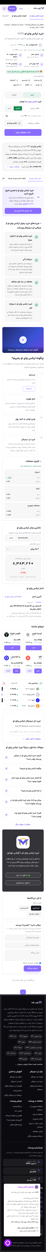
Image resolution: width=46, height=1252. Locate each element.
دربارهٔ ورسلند (17, 1106)
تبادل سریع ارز (38, 1119)
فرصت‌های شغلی (16, 1124)
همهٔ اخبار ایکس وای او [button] (13, 597)
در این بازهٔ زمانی (35, 544)
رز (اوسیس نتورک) (15, 657)
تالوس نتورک (15, 633)
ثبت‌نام (12, 8)
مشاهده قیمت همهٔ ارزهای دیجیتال (29, 1064)
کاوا (40, 657)
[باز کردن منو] (4, 8)
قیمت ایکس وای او (19, 16)
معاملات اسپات (38, 1114)
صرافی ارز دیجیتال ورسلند (34, 24)
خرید (33, 648)
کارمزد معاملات (38, 1131)
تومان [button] (18, 108)
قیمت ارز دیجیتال (37, 1076)
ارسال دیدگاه (32, 968)
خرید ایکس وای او (36, 16)
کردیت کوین (37, 633)
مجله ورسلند (17, 1090)
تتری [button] (9, 108)
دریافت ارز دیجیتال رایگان (13, 1095)
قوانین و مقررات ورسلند (13, 1115)
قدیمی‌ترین (24, 908)
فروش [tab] (14, 95)
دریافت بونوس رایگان (35, 1136)
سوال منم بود (34, 914)
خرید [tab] (32, 95)
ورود (21, 8)
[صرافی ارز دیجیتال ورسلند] (38, 8)
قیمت (29, 671)
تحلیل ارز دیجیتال (16, 1076)
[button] (6, 116)
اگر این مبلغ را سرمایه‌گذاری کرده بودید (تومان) (25, 533)
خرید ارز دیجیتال (17, 24)
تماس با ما (18, 1111)
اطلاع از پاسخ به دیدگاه (30, 963)
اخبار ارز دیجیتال (16, 1081)
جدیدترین (36, 908)
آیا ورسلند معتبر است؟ (14, 1120)
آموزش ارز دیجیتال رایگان (13, 1086)
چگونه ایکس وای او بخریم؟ (17, 178)
